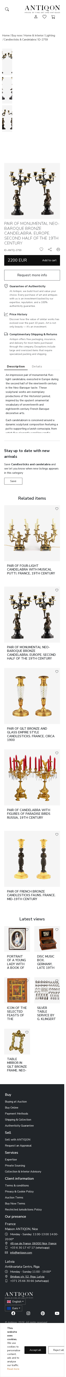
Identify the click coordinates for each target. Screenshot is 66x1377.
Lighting (50, 35)
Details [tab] (37, 366)
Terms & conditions (17, 1185)
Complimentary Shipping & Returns (33, 334)
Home (6, 35)
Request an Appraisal (18, 1146)
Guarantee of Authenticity (27, 286)
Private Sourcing (15, 1166)
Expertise (11, 1160)
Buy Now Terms (15, 1203)
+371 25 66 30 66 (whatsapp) (29, 1281)
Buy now (16, 35)
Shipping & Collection (18, 1120)
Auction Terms (14, 1197)
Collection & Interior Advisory (23, 1172)
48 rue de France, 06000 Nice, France (33, 1243)
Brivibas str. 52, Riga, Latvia (27, 1277)
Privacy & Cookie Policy (19, 1191)
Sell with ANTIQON (17, 1140)
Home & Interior (33, 35)
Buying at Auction (16, 1102)
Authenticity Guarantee (19, 1126)
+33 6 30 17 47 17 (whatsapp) (30, 1248)
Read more (13, 1369)
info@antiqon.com (21, 1253)
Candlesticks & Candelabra (20, 39)
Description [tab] (16, 366)
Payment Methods (16, 1114)
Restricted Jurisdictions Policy (23, 1209)
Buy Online (11, 1108)
